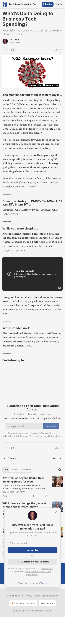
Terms (37, 595)
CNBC (28, 346)
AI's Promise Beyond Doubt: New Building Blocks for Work (23, 479)
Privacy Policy (32, 574)
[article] (32, 487)
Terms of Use (47, 568)
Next (54, 458)
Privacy (28, 595)
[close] (56, 511)
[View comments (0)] (19, 496)
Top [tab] (6, 469)
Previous (12, 458)
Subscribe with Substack (35, 561)
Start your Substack (24, 603)
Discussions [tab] (25, 469)
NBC (5, 314)
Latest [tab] (14, 469)
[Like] (5, 50)
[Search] (60, 470)
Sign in (58, 4)
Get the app (47, 603)
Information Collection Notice (38, 571)
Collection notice (50, 595)
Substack (17, 610)
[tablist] (17, 470)
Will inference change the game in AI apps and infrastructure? (24, 505)
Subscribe (47, 4)
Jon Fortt (14, 40)
